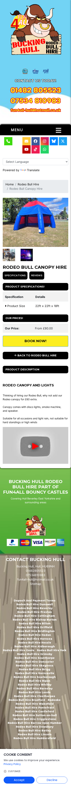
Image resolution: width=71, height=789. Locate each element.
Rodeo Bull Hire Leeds (35, 692)
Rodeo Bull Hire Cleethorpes (34, 696)
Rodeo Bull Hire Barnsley (35, 688)
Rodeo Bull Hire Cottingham (34, 615)
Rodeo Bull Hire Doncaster (34, 661)
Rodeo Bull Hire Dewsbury (35, 726)
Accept (19, 780)
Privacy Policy (12, 764)
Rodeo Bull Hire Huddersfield (34, 738)
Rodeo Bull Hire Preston (34, 612)
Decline (52, 780)
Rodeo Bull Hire (28, 184)
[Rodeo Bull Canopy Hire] (35, 222)
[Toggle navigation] (58, 130)
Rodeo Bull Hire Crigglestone (34, 719)
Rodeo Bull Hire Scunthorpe (35, 658)
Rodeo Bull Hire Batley (34, 730)
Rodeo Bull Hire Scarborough (35, 677)
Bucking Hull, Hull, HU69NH (36, 566)
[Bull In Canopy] (27, 255)
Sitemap (35, 584)
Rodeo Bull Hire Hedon (34, 635)
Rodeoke (54, 700)
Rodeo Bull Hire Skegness (34, 665)
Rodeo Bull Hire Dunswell (34, 604)
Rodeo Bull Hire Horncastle (34, 673)
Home (9, 184)
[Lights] (9, 255)
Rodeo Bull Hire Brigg (34, 669)
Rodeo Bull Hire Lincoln (35, 734)
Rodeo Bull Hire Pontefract (34, 707)
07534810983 (35, 575)
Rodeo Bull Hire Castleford (34, 711)
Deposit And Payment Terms (35, 600)
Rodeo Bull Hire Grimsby (34, 654)
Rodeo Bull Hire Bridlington (35, 631)
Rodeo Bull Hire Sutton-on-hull (35, 715)
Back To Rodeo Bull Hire (36, 355)
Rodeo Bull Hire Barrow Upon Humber (35, 723)
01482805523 (35, 570)
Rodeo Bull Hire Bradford (27, 700)
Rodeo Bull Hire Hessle (34, 642)
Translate (33, 170)
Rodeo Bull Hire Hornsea (34, 638)
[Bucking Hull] (35, 30)
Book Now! (35, 341)
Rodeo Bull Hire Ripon (34, 680)
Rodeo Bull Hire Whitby (35, 684)
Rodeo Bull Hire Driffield (34, 627)
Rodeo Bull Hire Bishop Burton (35, 619)
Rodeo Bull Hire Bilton (35, 623)
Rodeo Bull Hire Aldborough (34, 646)
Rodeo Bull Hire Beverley (35, 608)
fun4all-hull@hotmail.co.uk (35, 579)
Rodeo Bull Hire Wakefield (35, 703)
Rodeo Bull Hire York (51, 650)
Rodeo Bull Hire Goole (18, 650)
